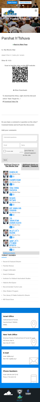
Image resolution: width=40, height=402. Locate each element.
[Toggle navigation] (36, 11)
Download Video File (11, 102)
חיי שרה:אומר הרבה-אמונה (15, 220)
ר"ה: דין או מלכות (14, 231)
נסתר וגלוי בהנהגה (14, 189)
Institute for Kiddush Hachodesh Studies (17, 278)
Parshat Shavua (8, 266)
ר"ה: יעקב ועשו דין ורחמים (13, 243)
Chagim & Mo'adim (9, 270)
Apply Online (12, 2)
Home (19, 29)
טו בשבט (13, 172)
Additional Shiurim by (11, 165)
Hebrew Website (25, 2)
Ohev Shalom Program (10, 291)
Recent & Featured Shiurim (12, 262)
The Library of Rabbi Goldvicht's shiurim (16, 295)
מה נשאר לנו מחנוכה (15, 209)
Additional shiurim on (30, 165)
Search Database (9, 274)
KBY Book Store (8, 299)
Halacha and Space (9, 283)
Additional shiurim (9, 253)
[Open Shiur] (13, 176)
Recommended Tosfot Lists (12, 287)
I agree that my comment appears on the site (29, 153)
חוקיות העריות (12, 199)
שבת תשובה (15, 180)
